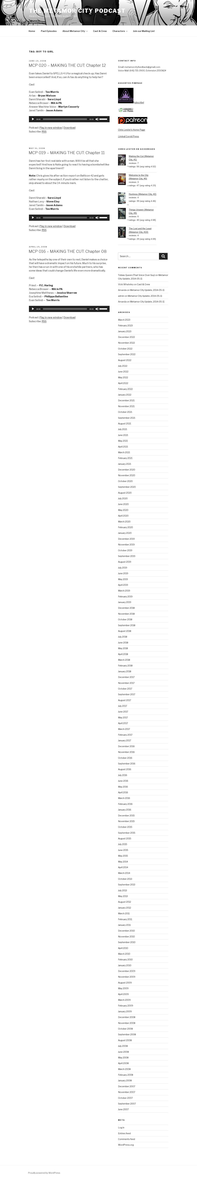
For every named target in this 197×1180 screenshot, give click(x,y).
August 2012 (124, 902)
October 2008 (125, 1028)
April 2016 (123, 792)
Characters (119, 31)
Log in (121, 1127)
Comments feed (126, 1139)
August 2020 (125, 492)
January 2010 (124, 965)
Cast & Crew (100, 31)
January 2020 (125, 533)
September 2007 (127, 1103)
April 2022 (123, 383)
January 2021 (124, 464)
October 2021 (125, 412)
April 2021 (123, 446)
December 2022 (126, 337)
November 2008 (126, 1023)
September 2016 (126, 763)
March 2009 (124, 1000)
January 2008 (125, 1080)
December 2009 (126, 971)
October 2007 (125, 1098)
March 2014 (124, 873)
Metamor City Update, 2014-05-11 (147, 290)
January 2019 (124, 602)
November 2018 (126, 613)
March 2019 (124, 590)
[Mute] (96, 119)
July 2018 (122, 636)
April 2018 (123, 654)
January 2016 (124, 809)
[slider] (103, 119)
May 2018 (123, 648)
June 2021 (123, 435)
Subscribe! (138, 102)
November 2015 (126, 821)
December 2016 (126, 746)
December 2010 (126, 930)
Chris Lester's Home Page (131, 129)
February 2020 (125, 527)
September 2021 (126, 418)
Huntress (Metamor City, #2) (142, 194)
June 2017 (123, 711)
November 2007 (126, 1092)
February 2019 (125, 596)
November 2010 (126, 936)
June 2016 (123, 781)
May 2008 (123, 1057)
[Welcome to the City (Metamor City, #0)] (123, 179)
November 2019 (126, 544)
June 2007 (123, 1109)
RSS (44, 131)
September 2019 (126, 556)
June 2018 (123, 642)
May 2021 (123, 440)
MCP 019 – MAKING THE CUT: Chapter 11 (67, 152)
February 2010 (125, 959)
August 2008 (125, 1040)
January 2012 (124, 907)
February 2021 (125, 458)
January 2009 (125, 1011)
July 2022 (122, 366)
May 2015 (123, 855)
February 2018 (125, 665)
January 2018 (124, 671)
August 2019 (124, 561)
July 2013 (122, 890)
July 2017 (122, 706)
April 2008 (123, 1063)
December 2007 (126, 1086)
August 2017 (124, 700)
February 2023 (125, 325)
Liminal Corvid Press (128, 136)
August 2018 (124, 631)
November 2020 (126, 475)
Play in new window (50, 127)
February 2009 (125, 1005)
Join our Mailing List (144, 31)
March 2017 (124, 729)
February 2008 (125, 1074)
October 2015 (125, 827)
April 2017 (123, 723)
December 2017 (126, 677)
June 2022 (123, 371)
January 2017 (124, 740)
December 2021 (126, 400)
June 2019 (123, 573)
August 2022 (124, 360)
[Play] (32, 119)
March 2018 (124, 660)
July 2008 (123, 1046)
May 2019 (123, 579)
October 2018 (125, 619)
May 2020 (123, 510)
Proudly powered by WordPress (44, 1173)
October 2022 (125, 348)
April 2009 (123, 994)
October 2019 (125, 550)
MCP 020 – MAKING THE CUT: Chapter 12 (67, 65)
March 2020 (124, 521)
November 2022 (126, 342)
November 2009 (126, 976)
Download (69, 127)
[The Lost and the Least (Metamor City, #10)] (123, 233)
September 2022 (126, 354)
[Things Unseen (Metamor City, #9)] (123, 214)
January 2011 (124, 925)
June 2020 (123, 504)
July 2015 (122, 844)
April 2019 (123, 585)
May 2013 (123, 896)
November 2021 (126, 406)
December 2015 (126, 815)
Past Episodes (49, 31)
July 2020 (123, 498)
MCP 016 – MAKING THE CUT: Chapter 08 (68, 251)
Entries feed (124, 1133)
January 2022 (124, 394)
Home (32, 31)
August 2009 (125, 982)
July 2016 (122, 775)
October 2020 (125, 481)
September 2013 (126, 884)
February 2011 (125, 919)
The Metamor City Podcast (77, 10)
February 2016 (125, 804)
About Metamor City (73, 31)
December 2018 (126, 608)
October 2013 (125, 879)
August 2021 (124, 423)
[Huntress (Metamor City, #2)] (123, 198)
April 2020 (123, 515)
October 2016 (125, 758)
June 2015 (123, 850)
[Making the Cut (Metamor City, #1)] (123, 160)
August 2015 (124, 838)
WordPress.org (126, 1144)
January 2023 (124, 331)
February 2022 (125, 389)
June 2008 (123, 1052)
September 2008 (127, 1034)
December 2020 (126, 469)
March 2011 (124, 913)
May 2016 (123, 786)
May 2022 (123, 377)
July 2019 (122, 567)
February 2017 (125, 734)
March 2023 (124, 319)
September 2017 (126, 694)
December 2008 (126, 1017)
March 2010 (124, 953)
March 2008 (124, 1069)
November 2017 (126, 683)
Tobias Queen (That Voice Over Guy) (136, 275)
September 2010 (126, 942)
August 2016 (124, 769)
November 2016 (126, 752)
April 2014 (123, 867)
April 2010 (123, 948)
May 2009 (123, 988)
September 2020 (127, 487)
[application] (69, 119)
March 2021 (124, 452)
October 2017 (125, 688)
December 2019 (126, 539)
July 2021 (122, 429)
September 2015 (126, 832)
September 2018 (126, 625)
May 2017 (123, 717)
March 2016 (124, 798)
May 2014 (123, 861)
